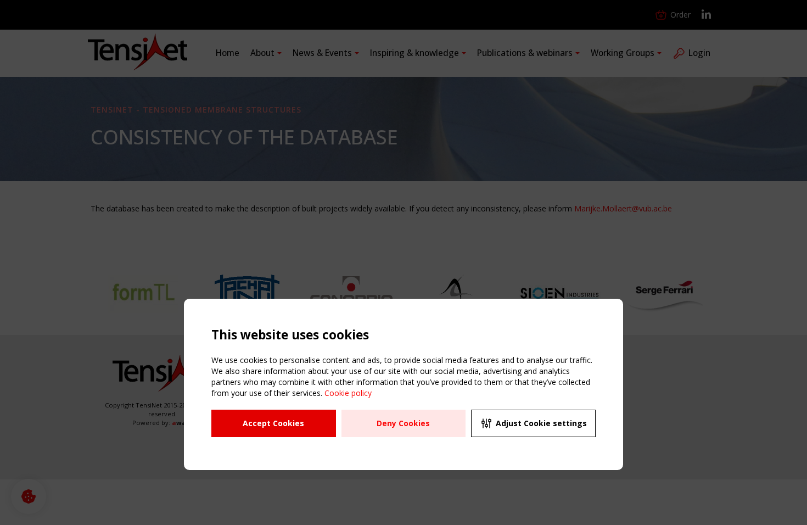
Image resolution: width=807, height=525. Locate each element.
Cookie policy (348, 393)
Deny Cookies (403, 423)
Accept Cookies (273, 423)
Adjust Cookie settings (541, 423)
